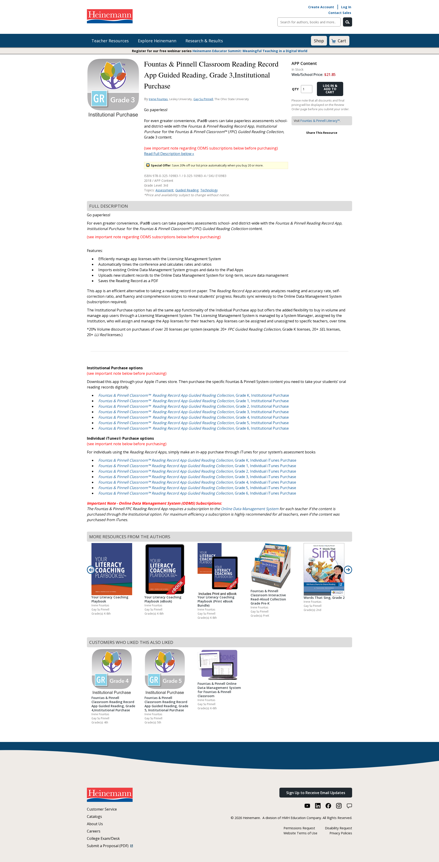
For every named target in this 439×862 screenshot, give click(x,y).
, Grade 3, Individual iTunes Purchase (197, 476)
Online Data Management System (249, 508)
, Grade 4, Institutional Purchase (193, 417)
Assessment (164, 190)
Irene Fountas (158, 99)
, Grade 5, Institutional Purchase (193, 422)
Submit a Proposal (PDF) (108, 845)
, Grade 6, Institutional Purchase (193, 428)
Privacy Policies (340, 833)
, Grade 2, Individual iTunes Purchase (197, 471)
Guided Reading (186, 190)
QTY (295, 89)
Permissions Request (299, 828)
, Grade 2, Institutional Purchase (193, 406)
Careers (93, 831)
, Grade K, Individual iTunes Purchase (197, 460)
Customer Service (102, 809)
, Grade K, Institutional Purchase (193, 395)
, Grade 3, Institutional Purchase (193, 411)
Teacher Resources (110, 40)
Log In (346, 7)
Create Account (321, 7)
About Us (95, 823)
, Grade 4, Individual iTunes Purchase (197, 482)
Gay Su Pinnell (203, 99)
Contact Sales (339, 13)
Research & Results (204, 40)
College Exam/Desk (103, 838)
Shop (319, 40)
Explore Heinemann (157, 40)
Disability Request (338, 828)
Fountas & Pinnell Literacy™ (320, 120)
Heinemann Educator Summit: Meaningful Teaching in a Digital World (250, 51)
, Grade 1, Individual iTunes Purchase (197, 465)
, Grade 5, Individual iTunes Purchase (197, 487)
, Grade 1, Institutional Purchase (193, 400)
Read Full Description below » (169, 153)
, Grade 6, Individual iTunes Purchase (197, 493)
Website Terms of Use (300, 833)
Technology (209, 190)
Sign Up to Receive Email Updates (315, 792)
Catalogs (94, 816)
